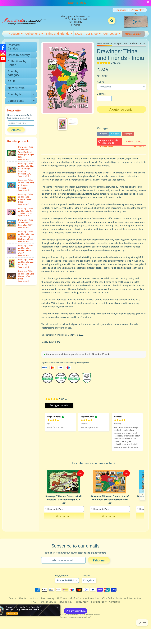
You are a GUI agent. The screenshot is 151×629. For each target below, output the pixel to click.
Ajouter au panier (64, 516)
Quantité (101, 93)
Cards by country (22, 55)
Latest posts (22, 101)
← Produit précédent (105, 147)
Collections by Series (22, 63)
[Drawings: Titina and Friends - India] (62, 124)
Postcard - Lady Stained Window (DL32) (34, 609)
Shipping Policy (98, 601)
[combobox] (64, 509)
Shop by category (13, 73)
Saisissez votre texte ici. (75, 2)
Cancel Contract (133, 34)
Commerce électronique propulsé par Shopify (75, 617)
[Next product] (142, 494)
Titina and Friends (59, 34)
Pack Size (101, 82)
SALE (78, 33)
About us (23, 598)
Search (12, 598)
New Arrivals (16, 88)
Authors (34, 598)
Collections (34, 34)
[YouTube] (3, 59)
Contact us (112, 34)
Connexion (121, 10)
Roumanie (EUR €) (65, 580)
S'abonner (16, 130)
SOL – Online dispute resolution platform (121, 598)
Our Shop (93, 34)
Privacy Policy (81, 601)
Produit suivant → (139, 147)
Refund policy (65, 601)
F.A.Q (34, 601)
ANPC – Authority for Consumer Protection (78, 598)
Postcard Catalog (14, 46)
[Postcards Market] (24, 21)
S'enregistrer (137, 10)
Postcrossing (47, 598)
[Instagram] (3, 53)
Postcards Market (73, 615)
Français (87, 580)
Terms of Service (47, 601)
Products (15, 34)
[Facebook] (3, 47)
